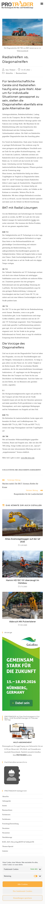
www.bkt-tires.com (27, 458)
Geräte (33, 220)
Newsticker (6, 833)
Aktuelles (9, 73)
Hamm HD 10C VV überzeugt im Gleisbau (22, 581)
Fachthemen (6, 819)
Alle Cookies (23, 884)
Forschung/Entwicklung (10, 824)
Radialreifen (35, 470)
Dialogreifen (24, 470)
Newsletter (5, 828)
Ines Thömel (10, 70)
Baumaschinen (21, 73)
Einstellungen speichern (22, 898)
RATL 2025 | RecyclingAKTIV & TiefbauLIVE (18, 842)
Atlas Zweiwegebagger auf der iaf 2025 (22, 540)
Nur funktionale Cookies (22, 891)
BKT (16, 470)
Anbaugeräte (6, 801)
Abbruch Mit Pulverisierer (22, 621)
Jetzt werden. (22, 755)
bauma (4, 805)
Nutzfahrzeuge (7, 837)
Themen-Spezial (7, 846)
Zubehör (5, 851)
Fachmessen (6, 814)
